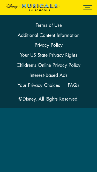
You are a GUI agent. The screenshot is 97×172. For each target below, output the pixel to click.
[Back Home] (32, 7)
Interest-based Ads (48, 75)
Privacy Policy (49, 45)
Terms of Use (48, 25)
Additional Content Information (48, 35)
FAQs (73, 85)
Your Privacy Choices (39, 85)
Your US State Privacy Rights (48, 55)
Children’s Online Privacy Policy (48, 65)
